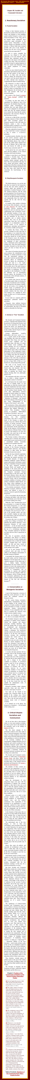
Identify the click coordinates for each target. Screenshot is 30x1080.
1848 (20, 1)
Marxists (5, 1)
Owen (10, 758)
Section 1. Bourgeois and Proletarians (15, 763)
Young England (12, 97)
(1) (20, 50)
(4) (25, 939)
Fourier (6, 758)
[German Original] (20, 2)
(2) (21, 147)
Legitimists (23, 95)
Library (16, 1)
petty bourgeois (10, 206)
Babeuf (6, 728)
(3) (9, 580)
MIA (2, 1)
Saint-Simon (22, 756)
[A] (21, 39)
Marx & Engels (11, 1)
